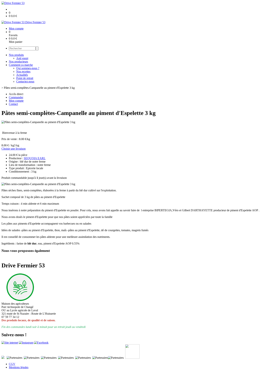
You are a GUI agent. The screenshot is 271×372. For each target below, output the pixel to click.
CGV (12, 364)
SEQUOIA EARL (35, 158)
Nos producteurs (18, 61)
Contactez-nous (25, 81)
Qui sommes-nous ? (27, 68)
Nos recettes (23, 71)
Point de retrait (24, 78)
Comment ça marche (21, 64)
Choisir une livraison (13, 148)
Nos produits (16, 54)
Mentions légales (18, 367)
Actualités (22, 74)
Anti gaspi (22, 58)
